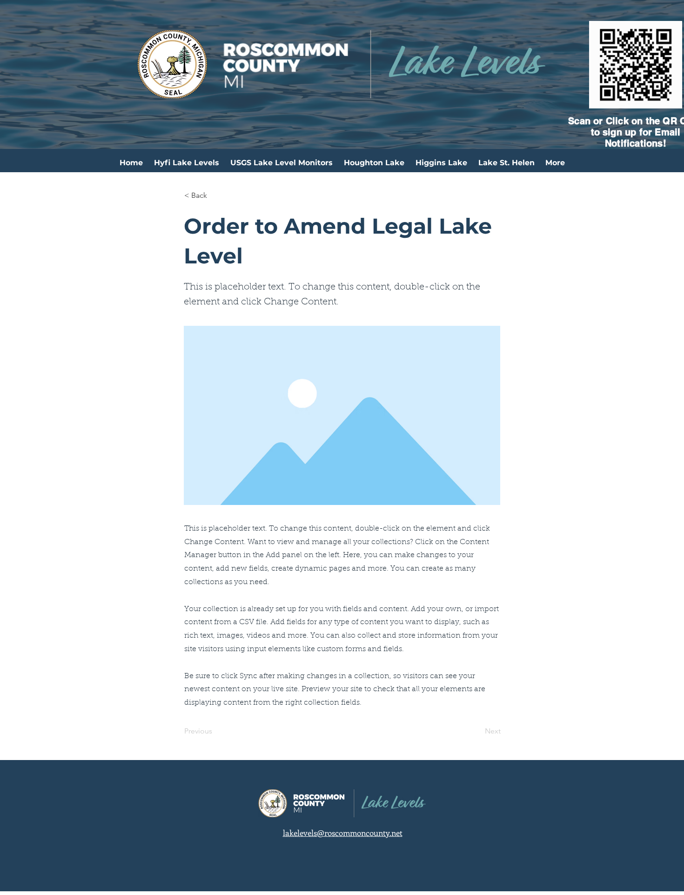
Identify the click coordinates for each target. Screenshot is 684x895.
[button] (215, 195)
